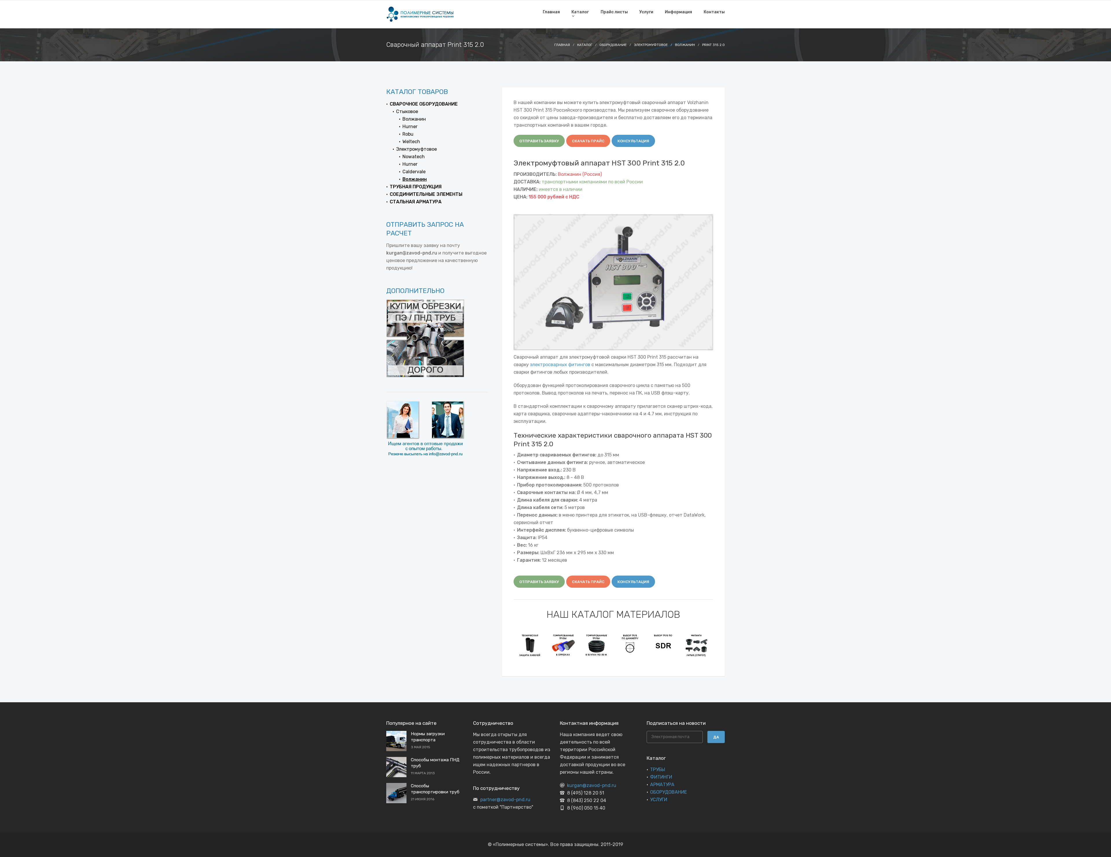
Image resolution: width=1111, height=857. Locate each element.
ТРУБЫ (657, 769)
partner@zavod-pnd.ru (505, 799)
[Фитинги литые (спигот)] (663, 645)
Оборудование (613, 45)
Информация (678, 12)
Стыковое (407, 111)
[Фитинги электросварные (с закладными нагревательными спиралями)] (696, 645)
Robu (407, 134)
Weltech (411, 141)
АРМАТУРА (662, 784)
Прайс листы (614, 12)
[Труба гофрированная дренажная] (563, 645)
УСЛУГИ (658, 799)
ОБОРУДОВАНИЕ (668, 792)
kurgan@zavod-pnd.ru (591, 785)
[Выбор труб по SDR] (630, 645)
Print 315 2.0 (713, 45)
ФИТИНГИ (661, 777)
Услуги (646, 12)
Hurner (409, 126)
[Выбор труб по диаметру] (596, 645)
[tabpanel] (530, 645)
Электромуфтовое (651, 45)
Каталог (580, 12)
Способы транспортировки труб (435, 789)
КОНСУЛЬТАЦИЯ (633, 141)
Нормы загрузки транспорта (428, 736)
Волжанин (685, 45)
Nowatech (413, 156)
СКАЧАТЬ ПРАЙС (588, 141)
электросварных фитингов (560, 364)
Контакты (714, 12)
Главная (551, 12)
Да (716, 737)
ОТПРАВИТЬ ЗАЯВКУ (539, 141)
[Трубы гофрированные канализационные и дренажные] (530, 645)
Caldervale (414, 171)
